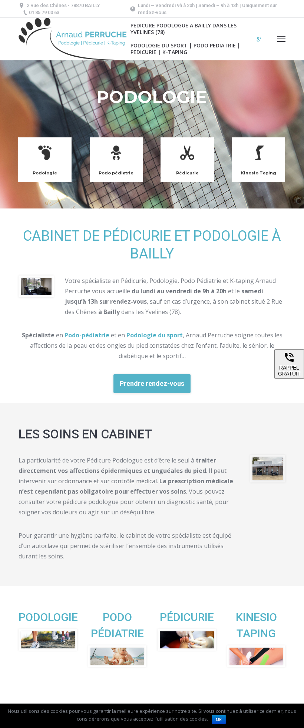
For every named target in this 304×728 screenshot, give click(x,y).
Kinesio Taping (258, 173)
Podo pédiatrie (116, 173)
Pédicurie (187, 173)
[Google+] (259, 39)
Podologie (45, 173)
